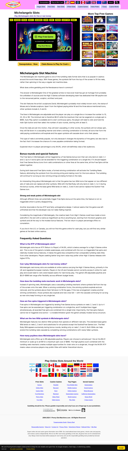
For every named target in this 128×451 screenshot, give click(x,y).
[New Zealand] (96, 370)
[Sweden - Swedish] (70, 375)
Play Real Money (44, 46)
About (111, 2)
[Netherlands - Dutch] (83, 370)
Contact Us (55, 427)
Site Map (94, 427)
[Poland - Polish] (45, 375)
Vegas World (88, 397)
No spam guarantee (16, 449)
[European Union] (96, 365)
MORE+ (73, 20)
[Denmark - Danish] (83, 365)
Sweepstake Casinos (72, 394)
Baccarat (55, 388)
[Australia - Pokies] (38, 365)
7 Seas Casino (88, 400)
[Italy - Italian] (51, 370)
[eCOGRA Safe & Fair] (61, 410)
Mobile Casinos (72, 388)
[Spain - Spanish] (89, 365)
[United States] (83, 375)
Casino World (113, 6)
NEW (52, 20)
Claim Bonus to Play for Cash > (56, 64)
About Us (48, 427)
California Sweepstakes (88, 394)
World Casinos (72, 397)
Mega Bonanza (88, 391)
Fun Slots (39, 400)
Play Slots (72, 400)
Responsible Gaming (37, 427)
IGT (11, 20)
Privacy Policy (64, 427)
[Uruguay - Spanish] (89, 375)
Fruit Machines (39, 394)
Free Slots (51, 6)
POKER (58, 20)
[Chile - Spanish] (57, 365)
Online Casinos (72, 391)
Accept (121, 448)
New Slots (60, 6)
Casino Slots (39, 391)
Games (39, 385)
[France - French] (38, 370)
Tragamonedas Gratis (60, 422)
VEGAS (24, 20)
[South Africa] (64, 375)
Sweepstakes (44, 2)
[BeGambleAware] (74, 410)
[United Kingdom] (77, 375)
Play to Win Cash (57, 2)
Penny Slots (39, 397)
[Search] (117, 2)
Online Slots (39, 388)
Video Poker (95, 6)
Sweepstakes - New (28, 64)
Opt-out (3, 449)
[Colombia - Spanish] (70, 365)
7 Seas (104, 6)
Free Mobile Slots (72, 385)
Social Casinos (88, 388)
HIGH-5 (31, 20)
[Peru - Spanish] (38, 375)
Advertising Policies (74, 427)
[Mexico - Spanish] (70, 370)
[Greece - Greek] (45, 370)
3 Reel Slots (71, 6)
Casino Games (83, 6)
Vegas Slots (41, 6)
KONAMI (17, 20)
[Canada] (51, 365)
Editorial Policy (86, 427)
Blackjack (56, 394)
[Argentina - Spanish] (32, 365)
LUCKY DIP (65, 20)
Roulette (55, 385)
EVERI (46, 20)
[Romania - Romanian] (57, 375)
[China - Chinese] (64, 365)
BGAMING (39, 20)
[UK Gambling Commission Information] (49, 410)
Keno (55, 391)
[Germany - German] (77, 365)
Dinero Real (71, 422)
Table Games (56, 400)
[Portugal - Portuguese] (51, 375)
